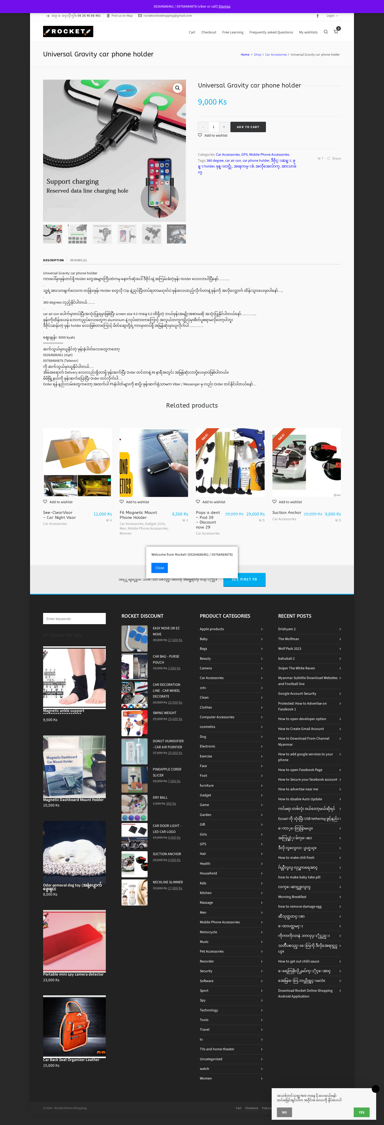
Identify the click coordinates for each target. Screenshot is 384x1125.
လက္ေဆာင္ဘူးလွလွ (294, 886)
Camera (206, 668)
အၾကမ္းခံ (244, 166)
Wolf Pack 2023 (289, 648)
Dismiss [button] (224, 6)
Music (204, 941)
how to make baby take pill (299, 877)
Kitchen (206, 892)
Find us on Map (122, 15)
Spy (203, 1000)
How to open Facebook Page (300, 769)
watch (204, 1068)
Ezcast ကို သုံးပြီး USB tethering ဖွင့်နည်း (308, 818)
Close (159, 568)
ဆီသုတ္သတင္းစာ (291, 916)
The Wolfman (288, 638)
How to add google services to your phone (305, 757)
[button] (177, 88)
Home (245, 54)
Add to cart (248, 127)
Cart (238, 1108)
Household (208, 873)
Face (203, 765)
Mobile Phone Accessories (269, 154)
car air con (233, 160)
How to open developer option (302, 718)
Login (330, 15)
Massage (206, 902)
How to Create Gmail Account (301, 728)
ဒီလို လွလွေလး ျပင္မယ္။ (297, 847)
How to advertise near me (298, 789)
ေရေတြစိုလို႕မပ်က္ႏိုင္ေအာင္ (304, 971)
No (284, 1112)
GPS (244, 154)
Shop (257, 54)
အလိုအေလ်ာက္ (267, 166)
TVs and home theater (217, 1049)
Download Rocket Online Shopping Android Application (305, 993)
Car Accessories (276, 54)
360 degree (215, 160)
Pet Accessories (212, 951)
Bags (203, 648)
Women (126, 533)
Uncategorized (211, 1059)
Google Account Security (297, 693)
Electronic (207, 746)
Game (204, 804)
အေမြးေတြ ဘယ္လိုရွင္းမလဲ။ (301, 980)
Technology (209, 1010)
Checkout (251, 1108)
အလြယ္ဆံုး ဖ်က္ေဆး (295, 838)
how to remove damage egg (300, 906)
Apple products (212, 629)
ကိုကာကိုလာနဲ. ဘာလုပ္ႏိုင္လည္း (304, 935)
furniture (207, 785)
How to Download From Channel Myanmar (303, 741)
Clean (204, 697)
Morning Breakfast (292, 896)
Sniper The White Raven (296, 668)
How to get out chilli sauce (298, 961)
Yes (361, 1112)
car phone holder (256, 160)
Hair (203, 853)
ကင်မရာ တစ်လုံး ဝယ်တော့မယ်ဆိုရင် (306, 808)
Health (205, 863)
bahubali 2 (286, 658)
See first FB (244, 579)
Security (206, 971)
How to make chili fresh (296, 857)
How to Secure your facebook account (307, 779)
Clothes (206, 707)
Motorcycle (208, 932)
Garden (205, 814)
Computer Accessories (217, 717)
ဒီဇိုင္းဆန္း (281, 160)
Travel (205, 1029)
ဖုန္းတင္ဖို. (224, 166)
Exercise (206, 756)
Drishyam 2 (287, 629)
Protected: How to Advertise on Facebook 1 (302, 706)
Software (206, 980)
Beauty (205, 658)
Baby (204, 638)
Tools (204, 1019)
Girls (161, 523)
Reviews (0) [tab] (78, 260)
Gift (202, 824)
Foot (203, 775)
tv (201, 1039)
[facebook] (318, 16)
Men (123, 528)
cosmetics (207, 726)
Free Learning (271, 1108)
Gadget (150, 523)
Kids (203, 883)
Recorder (207, 961)
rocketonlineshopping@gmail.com (167, 15)
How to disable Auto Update (300, 799)
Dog (203, 736)
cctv (203, 687)
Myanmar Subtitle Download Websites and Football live (308, 680)
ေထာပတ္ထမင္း (290, 926)
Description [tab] (53, 260)
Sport (204, 990)
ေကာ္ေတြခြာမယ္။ (295, 828)
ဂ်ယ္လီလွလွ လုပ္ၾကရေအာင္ (298, 867)
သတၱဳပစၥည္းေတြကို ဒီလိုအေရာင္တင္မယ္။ (308, 948)
